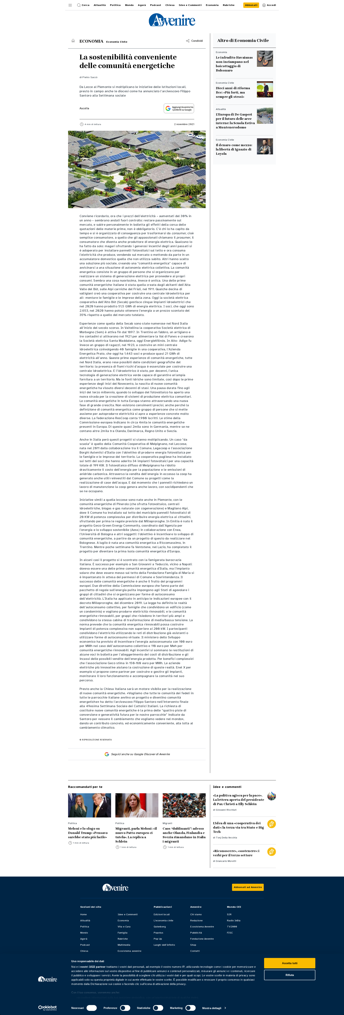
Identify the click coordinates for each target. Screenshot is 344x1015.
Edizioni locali (162, 914)
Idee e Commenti (128, 914)
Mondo (84, 932)
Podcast (85, 944)
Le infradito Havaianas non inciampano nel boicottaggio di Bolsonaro (234, 64)
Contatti (195, 950)
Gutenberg (160, 926)
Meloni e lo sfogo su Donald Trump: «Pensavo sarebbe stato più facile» (88, 833)
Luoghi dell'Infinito (164, 944)
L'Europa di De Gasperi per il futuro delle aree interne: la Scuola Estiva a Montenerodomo (235, 120)
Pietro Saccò (89, 77)
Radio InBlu (233, 920)
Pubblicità (196, 932)
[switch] (125, 1008)
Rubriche (123, 938)
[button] (70, 5)
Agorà (83, 938)
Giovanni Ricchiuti (226, 809)
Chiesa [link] (170, 5)
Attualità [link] (100, 5)
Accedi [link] (271, 5)
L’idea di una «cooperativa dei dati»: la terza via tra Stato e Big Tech (238, 827)
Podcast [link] (155, 5)
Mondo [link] (129, 5)
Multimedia (124, 944)
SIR (229, 914)
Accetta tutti (289, 963)
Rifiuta (290, 974)
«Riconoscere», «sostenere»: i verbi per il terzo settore (236, 853)
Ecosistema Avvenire (202, 926)
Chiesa (84, 950)
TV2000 (232, 926)
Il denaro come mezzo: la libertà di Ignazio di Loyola (234, 149)
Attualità (85, 920)
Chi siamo (196, 914)
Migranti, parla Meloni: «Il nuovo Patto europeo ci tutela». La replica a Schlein (136, 835)
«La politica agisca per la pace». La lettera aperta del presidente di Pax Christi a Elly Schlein (238, 799)
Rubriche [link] (229, 5)
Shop (193, 944)
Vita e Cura (124, 926)
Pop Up (158, 938)
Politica (84, 926)
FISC (230, 932)
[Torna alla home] (73, 40)
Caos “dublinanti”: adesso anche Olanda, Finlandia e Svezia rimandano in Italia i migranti (184, 835)
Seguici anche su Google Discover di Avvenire (140, 754)
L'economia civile (163, 920)
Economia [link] (212, 5)
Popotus (158, 932)
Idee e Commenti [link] (190, 5)
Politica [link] (115, 5)
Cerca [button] (85, 5)
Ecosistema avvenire (129, 950)
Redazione (196, 920)
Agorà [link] (142, 5)
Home (83, 914)
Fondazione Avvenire (202, 938)
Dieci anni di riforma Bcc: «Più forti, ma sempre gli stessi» (233, 92)
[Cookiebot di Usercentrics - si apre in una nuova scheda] (47, 1008)
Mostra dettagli (211, 1007)
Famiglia (122, 932)
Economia (123, 920)
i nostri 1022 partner (92, 966)
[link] (251, 5)
